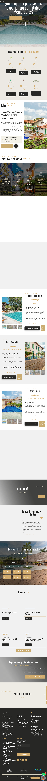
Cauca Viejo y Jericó (36, 717)
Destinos (20, 718)
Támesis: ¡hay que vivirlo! (9, 613)
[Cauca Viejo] (34, 64)
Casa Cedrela (36, 731)
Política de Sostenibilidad (8, 750)
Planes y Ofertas (23, 722)
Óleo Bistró (21, 719)
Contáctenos (21, 726)
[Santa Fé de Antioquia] (20, 64)
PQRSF (5, 764)
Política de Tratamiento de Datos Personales (9, 742)
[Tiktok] (23, 760)
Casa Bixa (34, 728)
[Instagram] (21, 760)
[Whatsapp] (26, 760)
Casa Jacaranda (37, 729)
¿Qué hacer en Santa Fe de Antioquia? (32, 613)
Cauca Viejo (37, 63)
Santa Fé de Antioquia (23, 63)
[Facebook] (18, 760)
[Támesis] (34, 86)
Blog (3, 607)
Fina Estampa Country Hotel (36, 734)
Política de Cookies (6, 756)
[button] (3, 217)
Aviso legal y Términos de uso (9, 745)
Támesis (37, 86)
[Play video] (16, 146)
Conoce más (17, 192)
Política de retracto (6, 748)
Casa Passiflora (36, 726)
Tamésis (6, 607)
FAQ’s (19, 721)
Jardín (12, 63)
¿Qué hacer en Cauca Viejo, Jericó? (10, 640)
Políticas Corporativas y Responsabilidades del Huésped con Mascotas (9, 761)
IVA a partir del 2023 (8, 753)
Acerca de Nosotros (20, 715)
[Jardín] (10, 64)
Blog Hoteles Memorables (22, 724)
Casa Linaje (35, 732)
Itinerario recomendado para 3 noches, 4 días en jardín (34, 640)
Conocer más (6, 192)
